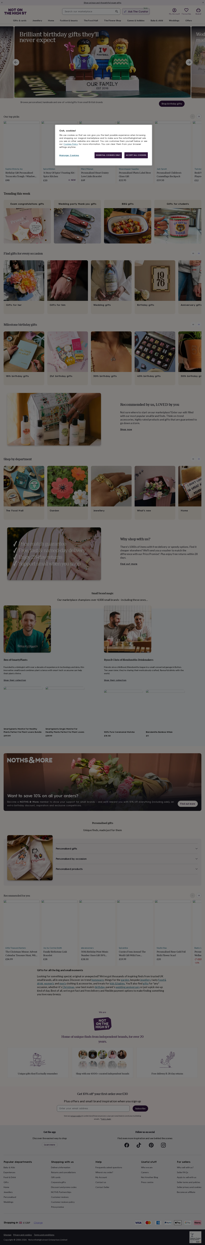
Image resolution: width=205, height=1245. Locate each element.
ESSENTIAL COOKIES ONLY (108, 155)
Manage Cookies (69, 155)
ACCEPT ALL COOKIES (136, 155)
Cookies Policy (70, 144)
